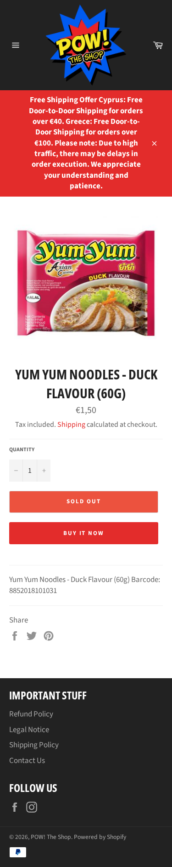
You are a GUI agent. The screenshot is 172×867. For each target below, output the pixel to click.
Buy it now (84, 533)
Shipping (71, 424)
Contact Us (27, 760)
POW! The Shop (51, 836)
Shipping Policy (34, 745)
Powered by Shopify (100, 836)
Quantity (21, 450)
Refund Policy (31, 714)
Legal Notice (29, 729)
